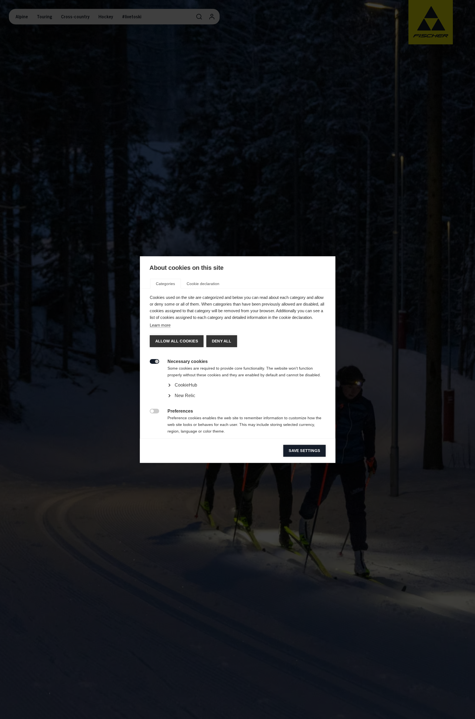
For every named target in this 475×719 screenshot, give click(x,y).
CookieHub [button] (185, 385)
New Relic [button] (184, 395)
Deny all (221, 341)
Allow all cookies (176, 341)
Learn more (159, 325)
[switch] (151, 361)
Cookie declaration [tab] (203, 283)
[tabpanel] (237, 400)
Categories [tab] (165, 283)
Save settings (304, 451)
